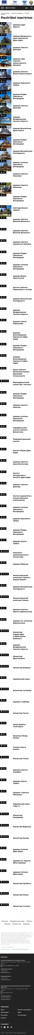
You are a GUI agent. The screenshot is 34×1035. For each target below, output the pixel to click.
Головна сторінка (5, 13)
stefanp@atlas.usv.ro (6, 972)
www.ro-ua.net (5, 949)
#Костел (5, 921)
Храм (4, 23)
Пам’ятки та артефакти (17, 13)
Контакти (3, 1018)
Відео (19, 1012)
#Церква (26, 924)
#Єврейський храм (17, 921)
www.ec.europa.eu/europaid (20, 949)
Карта (2, 1009)
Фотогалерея (5, 1012)
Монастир (5, 380)
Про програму (22, 1015)
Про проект (4, 1015)
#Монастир (16, 924)
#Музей (7, 924)
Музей (4, 745)
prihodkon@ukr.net (5, 999)
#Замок (29, 921)
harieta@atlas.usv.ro (5, 979)
